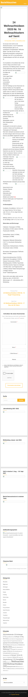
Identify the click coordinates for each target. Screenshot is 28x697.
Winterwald (5, 670)
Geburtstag (5, 597)
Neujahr (5, 602)
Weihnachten (6, 620)
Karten (4, 599)
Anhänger (5, 587)
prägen (5, 651)
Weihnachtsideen (13, 665)
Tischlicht (5, 615)
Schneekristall (7, 653)
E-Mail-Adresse (14, 353)
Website (14, 359)
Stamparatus (7, 655)
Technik (5, 612)
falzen (9, 640)
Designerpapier (20, 638)
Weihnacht (8, 661)
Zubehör (5, 623)
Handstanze (8, 645)
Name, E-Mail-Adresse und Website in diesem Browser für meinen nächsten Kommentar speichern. (13, 366)
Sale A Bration (6, 610)
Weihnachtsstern (12, 666)
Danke (4, 592)
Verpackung (9, 659)
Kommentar (14, 322)
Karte (7, 647)
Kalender (21, 645)
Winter (14, 668)
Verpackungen (6, 617)
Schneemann (15, 653)
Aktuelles (5, 581)
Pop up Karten (6, 607)
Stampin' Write (16, 655)
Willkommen (20, 666)
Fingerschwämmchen (16, 640)
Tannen (20, 657)
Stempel (9, 657)
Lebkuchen (19, 647)
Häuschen (15, 644)
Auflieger (17, 636)
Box (9, 638)
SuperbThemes (15, 694)
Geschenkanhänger (15, 643)
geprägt (6, 643)
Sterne (15, 657)
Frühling (5, 594)
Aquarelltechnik (10, 636)
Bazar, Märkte (6, 589)
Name (14, 347)
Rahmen (11, 651)
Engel (5, 640)
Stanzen (5, 657)
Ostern (4, 605)
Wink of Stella (7, 668)
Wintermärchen (20, 668)
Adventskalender (9, 634)
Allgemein (5, 584)
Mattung (7, 649)
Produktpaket (20, 649)
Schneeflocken (18, 651)
